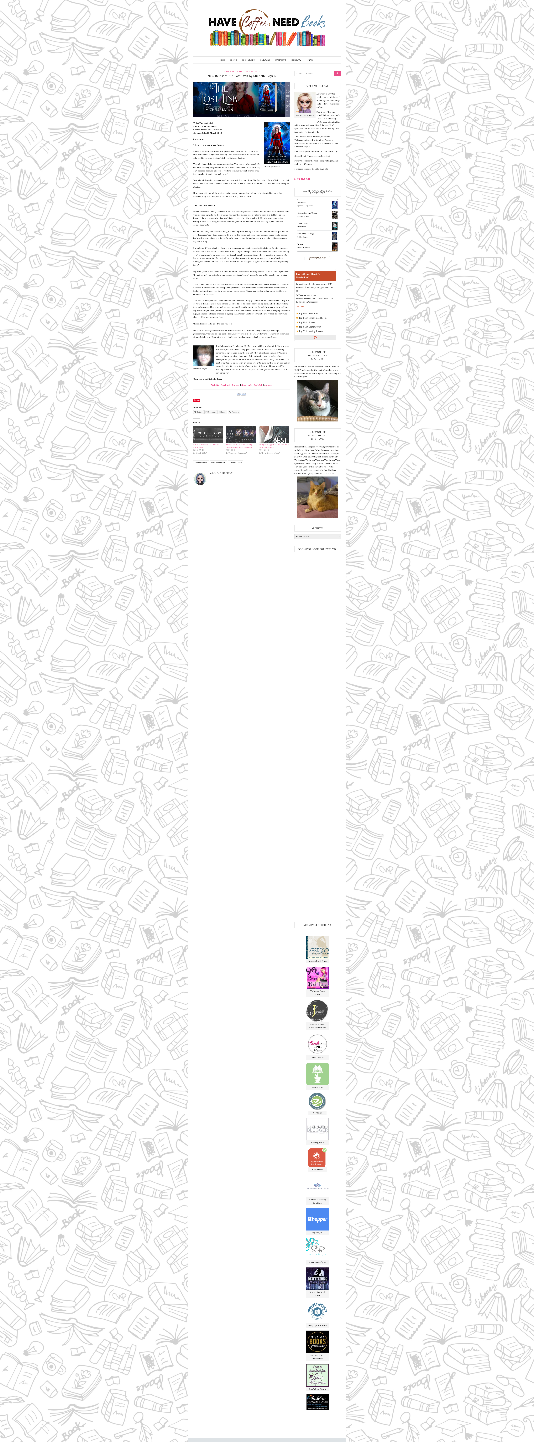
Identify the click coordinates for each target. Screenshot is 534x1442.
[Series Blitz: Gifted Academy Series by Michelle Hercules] (241, 434)
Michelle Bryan (218, 462)
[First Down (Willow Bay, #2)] (335, 225)
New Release (253, 71)
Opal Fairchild (304, 216)
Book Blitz (229, 71)
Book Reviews (248, 60)
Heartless (301, 202)
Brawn (300, 244)
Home (222, 60)
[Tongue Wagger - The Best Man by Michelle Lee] (274, 434)
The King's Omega (306, 233)
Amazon (268, 385)
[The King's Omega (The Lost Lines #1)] (335, 236)
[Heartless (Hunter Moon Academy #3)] (335, 204)
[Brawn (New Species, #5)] (335, 246)
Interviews (280, 60)
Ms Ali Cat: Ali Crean (221, 473)
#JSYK (310, 60)
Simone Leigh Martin (306, 206)
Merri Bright (303, 237)
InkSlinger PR (201, 462)
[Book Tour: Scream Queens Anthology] (208, 434)
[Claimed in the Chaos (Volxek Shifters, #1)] (335, 215)
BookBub (258, 385)
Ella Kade (302, 226)
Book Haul (296, 60)
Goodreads (246, 385)
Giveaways (265, 60)
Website (215, 385)
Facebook (225, 385)
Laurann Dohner (304, 247)
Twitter (236, 385)
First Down (302, 223)
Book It (233, 60)
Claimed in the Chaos (307, 213)
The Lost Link (235, 462)
